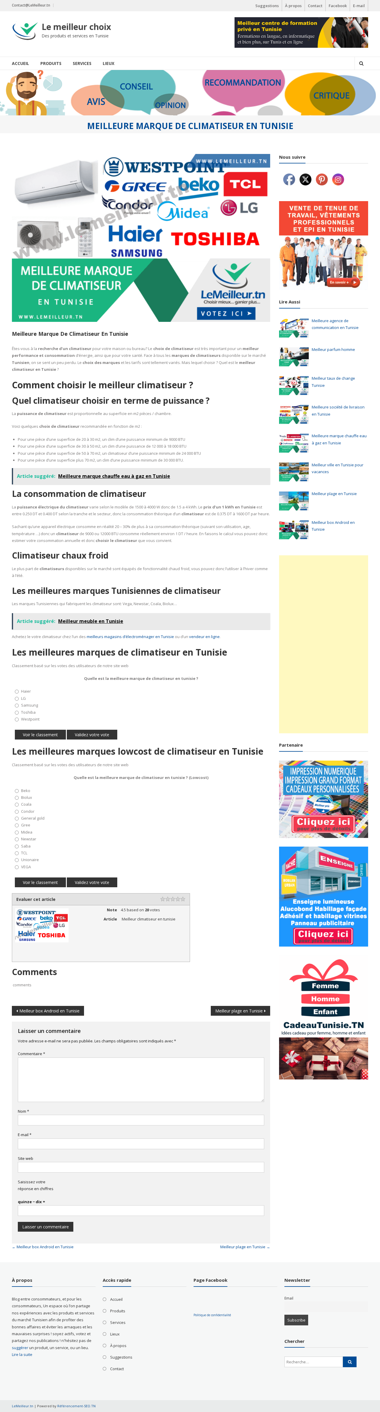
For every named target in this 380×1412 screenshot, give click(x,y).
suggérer (20, 1347)
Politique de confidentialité (212, 1315)
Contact (315, 5)
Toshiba (28, 712)
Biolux (26, 797)
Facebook (338, 5)
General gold (33, 818)
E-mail (359, 5)
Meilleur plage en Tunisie (239, 1011)
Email (288, 1298)
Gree (25, 825)
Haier (26, 691)
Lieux (108, 63)
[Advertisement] (323, 644)
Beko (25, 790)
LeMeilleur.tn (22, 1406)
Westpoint (30, 719)
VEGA (26, 866)
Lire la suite (22, 1354)
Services (82, 63)
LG (23, 698)
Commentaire (31, 1053)
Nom (23, 1111)
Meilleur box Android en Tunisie (49, 1011)
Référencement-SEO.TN (76, 1406)
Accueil (20, 63)
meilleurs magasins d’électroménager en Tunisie (130, 636)
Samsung (29, 705)
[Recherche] (350, 1362)
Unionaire (30, 859)
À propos (293, 5)
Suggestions (267, 5)
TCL (24, 853)
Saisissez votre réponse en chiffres (35, 1185)
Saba (26, 846)
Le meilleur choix (76, 26)
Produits (50, 63)
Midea (26, 832)
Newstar (28, 839)
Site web (25, 1158)
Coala (26, 804)
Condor (27, 811)
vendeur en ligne (204, 636)
